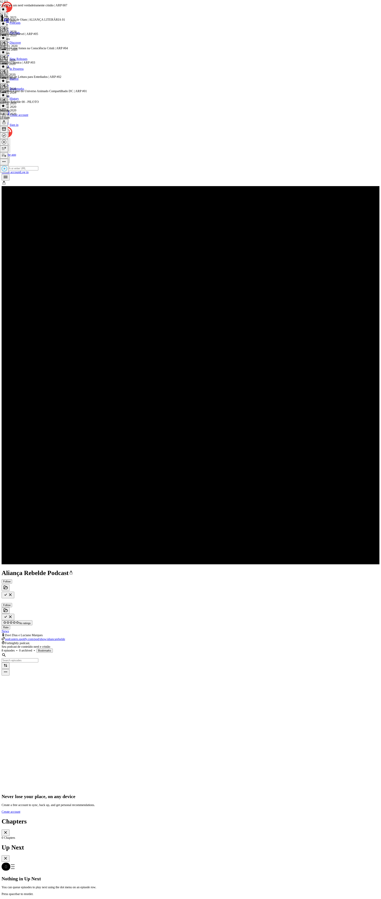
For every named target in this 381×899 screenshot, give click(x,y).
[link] (190, 136)
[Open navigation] (6, 177)
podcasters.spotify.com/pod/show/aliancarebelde (35, 639)
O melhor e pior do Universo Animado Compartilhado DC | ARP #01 (43, 91)
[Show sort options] (6, 665)
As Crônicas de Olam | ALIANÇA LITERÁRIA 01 (32, 19)
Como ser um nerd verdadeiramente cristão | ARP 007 (33, 5)
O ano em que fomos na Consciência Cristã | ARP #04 (34, 48)
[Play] (4, 169)
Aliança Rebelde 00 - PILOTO (19, 101)
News (5, 631)
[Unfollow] (8, 595)
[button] (4, 184)
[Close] (6, 832)
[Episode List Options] (6, 672)
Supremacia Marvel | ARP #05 (19, 34)
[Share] (4, 122)
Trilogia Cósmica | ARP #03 (17, 62)
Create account (11, 811)
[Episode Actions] (4, 162)
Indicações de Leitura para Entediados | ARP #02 (30, 76)
